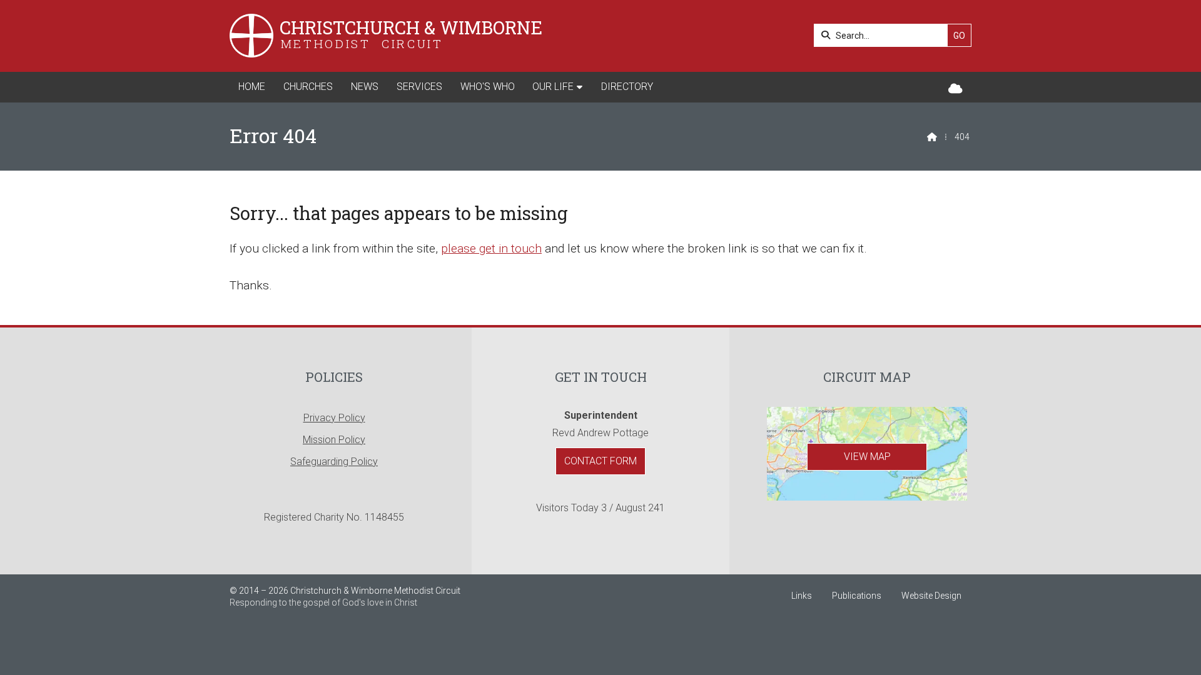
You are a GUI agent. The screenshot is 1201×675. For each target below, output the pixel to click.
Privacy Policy (334, 418)
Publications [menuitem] (856, 596)
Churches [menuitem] (308, 86)
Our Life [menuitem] (553, 86)
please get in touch (491, 248)
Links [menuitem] (801, 596)
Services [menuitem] (419, 86)
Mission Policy (334, 440)
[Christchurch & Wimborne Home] (251, 36)
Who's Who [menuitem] (487, 86)
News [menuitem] (364, 86)
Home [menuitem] (251, 86)
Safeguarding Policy (334, 462)
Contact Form (600, 461)
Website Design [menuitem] (931, 596)
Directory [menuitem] (627, 86)
